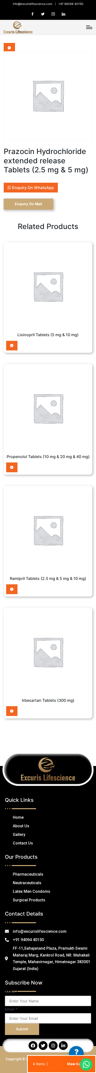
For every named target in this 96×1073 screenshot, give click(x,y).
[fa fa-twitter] (42, 14)
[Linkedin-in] (63, 1045)
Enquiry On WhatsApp (32, 187)
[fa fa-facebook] (32, 14)
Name (11, 991)
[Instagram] (53, 1045)
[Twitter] (43, 1045)
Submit (22, 1029)
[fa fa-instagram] (53, 14)
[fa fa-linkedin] (63, 14)
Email (11, 1009)
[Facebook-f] (33, 1045)
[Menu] (89, 27)
